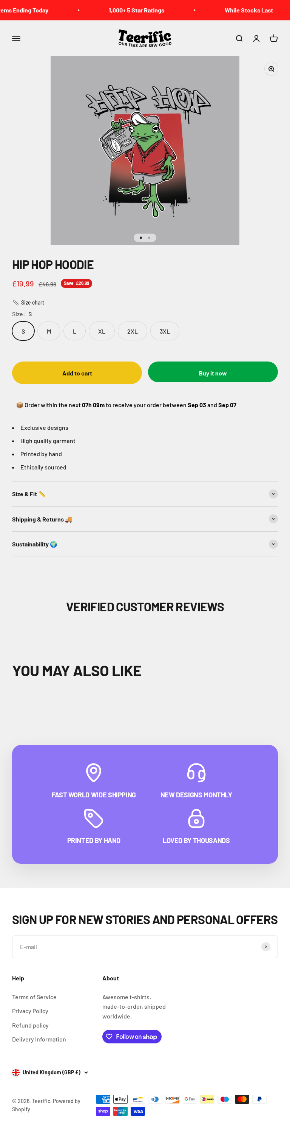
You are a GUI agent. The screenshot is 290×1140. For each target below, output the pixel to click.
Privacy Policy (30, 1010)
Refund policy (30, 1025)
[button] (28, 302)
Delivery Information (39, 1039)
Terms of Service (34, 996)
